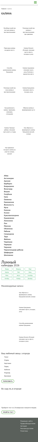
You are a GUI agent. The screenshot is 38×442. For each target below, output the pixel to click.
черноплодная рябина (13, 250)
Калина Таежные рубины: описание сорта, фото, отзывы (9, 130)
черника (7, 247)
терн (6, 236)
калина (7, 210)
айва (6, 176)
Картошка (7, 363)
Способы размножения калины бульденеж (9, 70)
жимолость (9, 205)
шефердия (8, 252)
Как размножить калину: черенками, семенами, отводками (9, 111)
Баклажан (7, 376)
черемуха (8, 242)
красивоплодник (11, 215)
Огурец (6, 360)
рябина (7, 231)
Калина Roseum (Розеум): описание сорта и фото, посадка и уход (28, 51)
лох (5, 223)
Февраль (18, 269)
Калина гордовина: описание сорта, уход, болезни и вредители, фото (28, 71)
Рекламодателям (26, 428)
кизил (6, 213)
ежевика (7, 199)
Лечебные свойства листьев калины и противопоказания (10, 30)
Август (18, 275)
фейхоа (7, 239)
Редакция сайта (26, 421)
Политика (24, 431)
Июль (6, 275)
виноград (8, 189)
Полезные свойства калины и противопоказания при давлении (29, 31)
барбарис (8, 183)
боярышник (9, 186)
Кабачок (7, 370)
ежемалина (9, 202)
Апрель (7, 272)
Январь (7, 269)
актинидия (9, 178)
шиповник (8, 255)
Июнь (30, 272)
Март (30, 269)
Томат (6, 357)
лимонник (8, 221)
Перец (6, 366)
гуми (6, 197)
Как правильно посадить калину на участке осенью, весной (9, 151)
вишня (7, 191)
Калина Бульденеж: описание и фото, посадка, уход (28, 90)
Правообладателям (27, 423)
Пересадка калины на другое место (9, 49)
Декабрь (30, 278)
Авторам (23, 426)
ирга (6, 207)
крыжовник (9, 218)
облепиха (8, 228)
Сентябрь (30, 275)
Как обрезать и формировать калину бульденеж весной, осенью (28, 131)
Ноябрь (18, 278)
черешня (7, 244)
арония (7, 181)
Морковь (7, 373)
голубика (8, 194)
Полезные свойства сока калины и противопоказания (10, 90)
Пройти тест (8, 412)
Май (18, 272)
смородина (9, 234)
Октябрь (7, 278)
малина (7, 226)
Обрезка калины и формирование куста (28, 109)
